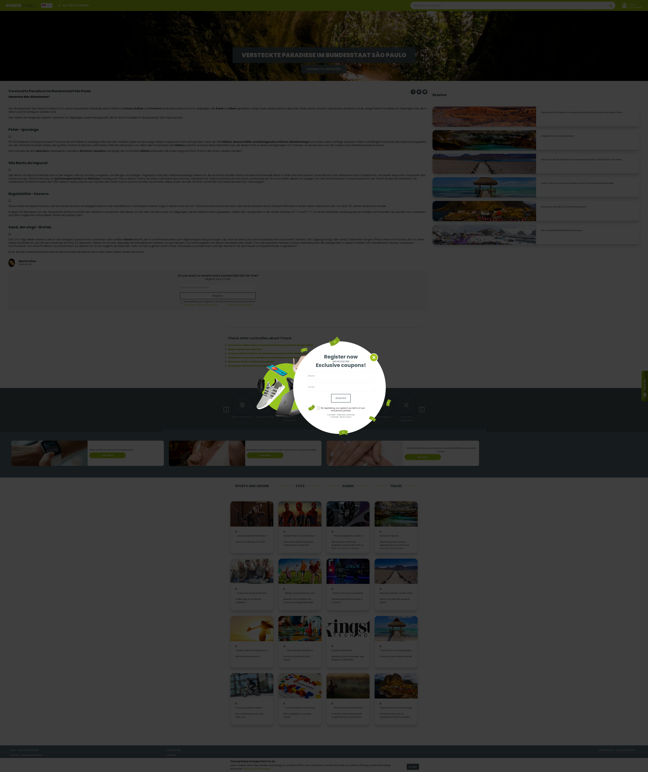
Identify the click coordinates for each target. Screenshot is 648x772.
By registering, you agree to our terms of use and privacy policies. (343, 409)
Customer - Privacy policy (341, 417)
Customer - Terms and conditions (341, 415)
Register (341, 398)
